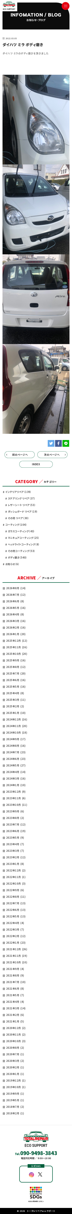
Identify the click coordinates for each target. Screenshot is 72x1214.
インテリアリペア (18, 492)
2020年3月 (15, 1061)
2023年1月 (15, 864)
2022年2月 (16, 936)
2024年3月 (16, 778)
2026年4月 (15, 614)
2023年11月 (16, 798)
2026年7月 (16, 594)
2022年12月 (16, 870)
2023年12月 (16, 791)
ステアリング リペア (21, 498)
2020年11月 (16, 1034)
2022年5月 (16, 916)
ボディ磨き (17, 557)
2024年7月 (16, 752)
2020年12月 (16, 1028)
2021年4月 (15, 1001)
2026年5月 (16, 608)
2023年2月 (16, 857)
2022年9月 (15, 890)
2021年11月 (16, 955)
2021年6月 (15, 988)
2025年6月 (16, 680)
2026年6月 (15, 601)
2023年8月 (15, 818)
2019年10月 (16, 1087)
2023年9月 (15, 811)
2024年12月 (16, 719)
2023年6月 (16, 831)
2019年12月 (16, 1080)
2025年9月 (16, 660)
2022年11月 (16, 877)
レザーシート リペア (22, 505)
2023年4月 (15, 844)
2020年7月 (15, 1054)
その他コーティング (21, 551)
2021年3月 (16, 1008)
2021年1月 (15, 1021)
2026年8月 (16, 588)
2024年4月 (16, 772)
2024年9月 (16, 739)
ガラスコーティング (21, 531)
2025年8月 (16, 667)
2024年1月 (16, 785)
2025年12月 (16, 640)
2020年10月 (16, 1041)
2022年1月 (16, 942)
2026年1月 (16, 634)
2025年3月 (16, 699)
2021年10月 (16, 962)
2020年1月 (15, 1074)
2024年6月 (16, 759)
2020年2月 (15, 1067)
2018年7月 (15, 1106)
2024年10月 (16, 732)
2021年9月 (15, 969)
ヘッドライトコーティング (24, 544)
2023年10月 (16, 804)
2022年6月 (16, 910)
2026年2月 (16, 627)
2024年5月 (16, 765)
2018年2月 (15, 1113)
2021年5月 (15, 995)
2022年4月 (15, 923)
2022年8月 (16, 896)
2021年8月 (15, 975)
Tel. (36, 1152)
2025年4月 (15, 693)
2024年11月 (16, 726)
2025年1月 (16, 713)
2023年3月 (15, 850)
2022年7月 (16, 903)
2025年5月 (16, 686)
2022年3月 (15, 929)
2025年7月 (16, 673)
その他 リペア (18, 518)
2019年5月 (15, 1100)
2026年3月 (16, 621)
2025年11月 (16, 647)
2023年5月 (15, 837)
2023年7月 (16, 824)
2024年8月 (16, 745)
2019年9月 (15, 1093)
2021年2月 (15, 1015)
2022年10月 (16, 883)
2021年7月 (16, 982)
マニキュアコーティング (24, 537)
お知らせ (12, 564)
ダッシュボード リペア (23, 511)
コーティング (16, 524)
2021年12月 (16, 949)
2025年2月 (15, 706)
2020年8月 (15, 1047)
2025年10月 (16, 653)
